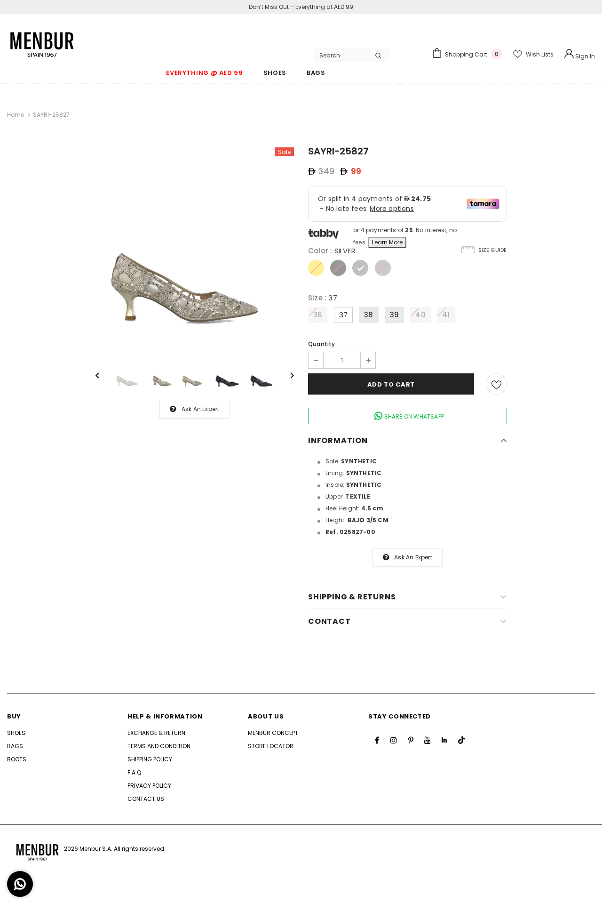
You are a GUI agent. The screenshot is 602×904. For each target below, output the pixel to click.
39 (394, 315)
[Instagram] (393, 740)
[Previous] (103, 374)
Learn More (387, 242)
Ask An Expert (201, 409)
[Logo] (42, 40)
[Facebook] (376, 740)
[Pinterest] (410, 740)
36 (317, 315)
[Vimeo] (444, 740)
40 (420, 315)
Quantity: (322, 344)
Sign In (584, 56)
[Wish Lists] (496, 384)
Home (15, 115)
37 (343, 315)
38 (368, 315)
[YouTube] (427, 740)
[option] (194, 247)
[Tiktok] (461, 740)
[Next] (285, 374)
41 (446, 315)
